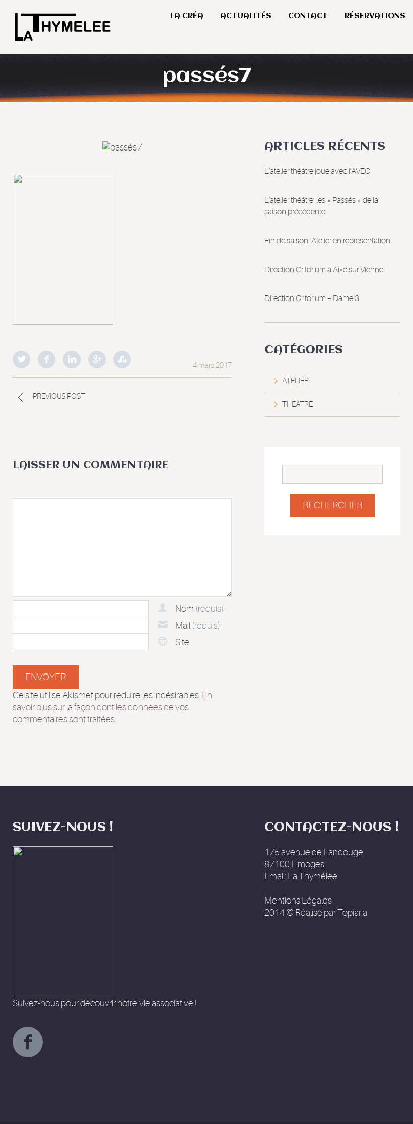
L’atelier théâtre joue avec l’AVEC (317, 171)
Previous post (59, 396)
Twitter (21, 359)
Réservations (375, 16)
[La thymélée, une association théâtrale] (61, 13)
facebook (28, 1042)
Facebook (46, 359)
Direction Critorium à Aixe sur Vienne (323, 269)
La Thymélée (312, 876)
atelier (295, 381)
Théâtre (297, 404)
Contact (308, 16)
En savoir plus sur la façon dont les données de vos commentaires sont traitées (112, 707)
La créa (186, 16)
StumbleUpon (122, 359)
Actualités (245, 16)
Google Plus (97, 359)
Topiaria (352, 913)
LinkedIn (72, 359)
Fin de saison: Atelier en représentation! (328, 240)
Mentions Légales (298, 900)
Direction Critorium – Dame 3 (311, 298)
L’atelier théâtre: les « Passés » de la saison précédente (321, 206)
